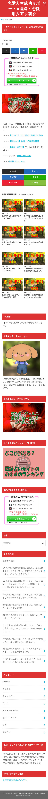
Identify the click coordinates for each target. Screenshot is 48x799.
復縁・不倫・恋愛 (10, 710)
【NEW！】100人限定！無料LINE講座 (26, 135)
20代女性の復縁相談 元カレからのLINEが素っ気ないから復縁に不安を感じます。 (23, 640)
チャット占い (8, 696)
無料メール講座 (24, 156)
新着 (5, 725)
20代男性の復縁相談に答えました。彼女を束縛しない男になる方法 (22, 606)
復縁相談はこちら (17, 161)
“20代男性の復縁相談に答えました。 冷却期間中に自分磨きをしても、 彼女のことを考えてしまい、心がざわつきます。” (23, 571)
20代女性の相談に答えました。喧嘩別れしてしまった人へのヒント (22, 616)
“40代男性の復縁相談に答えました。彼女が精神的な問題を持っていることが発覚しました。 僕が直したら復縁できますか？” (23, 584)
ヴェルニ (6, 689)
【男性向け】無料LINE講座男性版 (24, 141)
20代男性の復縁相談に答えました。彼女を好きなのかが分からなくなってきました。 (22, 596)
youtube (6, 681)
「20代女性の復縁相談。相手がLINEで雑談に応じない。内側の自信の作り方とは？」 (23, 660)
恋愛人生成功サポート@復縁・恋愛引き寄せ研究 (24, 8)
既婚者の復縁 (8, 561)
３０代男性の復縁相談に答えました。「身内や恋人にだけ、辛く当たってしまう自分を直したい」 (22, 628)
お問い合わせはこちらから (15, 780)
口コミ (5, 703)
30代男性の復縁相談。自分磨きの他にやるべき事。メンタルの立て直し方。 (22, 650)
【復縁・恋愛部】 (17, 147)
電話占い (6, 732)
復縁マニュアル (9, 717)
